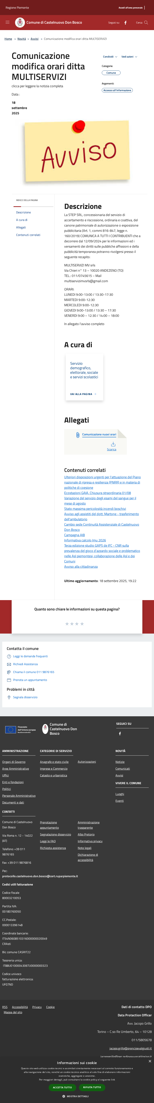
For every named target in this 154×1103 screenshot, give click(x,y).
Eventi (120, 800)
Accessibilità (20, 1007)
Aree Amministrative (15, 768)
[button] (77, 1096)
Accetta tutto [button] (62, 1087)
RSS (5, 1007)
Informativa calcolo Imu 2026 (85, 540)
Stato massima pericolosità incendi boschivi (95, 508)
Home (8, 38)
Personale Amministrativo (18, 795)
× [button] (149, 1061)
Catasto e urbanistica (53, 775)
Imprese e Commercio (53, 768)
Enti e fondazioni (13, 782)
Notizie (120, 762)
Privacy (37, 1007)
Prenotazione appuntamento (49, 825)
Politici (6, 789)
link (113, 1079)
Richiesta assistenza (53, 848)
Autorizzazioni (87, 761)
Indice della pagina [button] (27, 200)
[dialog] (77, 1080)
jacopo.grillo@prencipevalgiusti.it (130, 1048)
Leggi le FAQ (48, 841)
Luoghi (120, 794)
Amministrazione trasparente (89, 825)
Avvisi (34, 38)
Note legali (84, 848)
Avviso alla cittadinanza (81, 566)
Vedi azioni (128, 57)
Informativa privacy (90, 841)
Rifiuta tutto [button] (92, 1087)
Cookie (50, 1007)
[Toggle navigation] (7, 22)
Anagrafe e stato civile (54, 762)
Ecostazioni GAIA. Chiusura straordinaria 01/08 (97, 492)
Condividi (108, 57)
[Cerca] (146, 22)
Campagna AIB (74, 534)
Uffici (5, 775)
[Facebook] (124, 22)
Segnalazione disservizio (55, 834)
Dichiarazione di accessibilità (88, 857)
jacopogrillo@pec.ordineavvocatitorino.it (126, 1056)
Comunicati (123, 768)
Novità (21, 38)
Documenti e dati (13, 802)
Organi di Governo (13, 762)
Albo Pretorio (86, 834)
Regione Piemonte (17, 7)
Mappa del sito (13, 1012)
